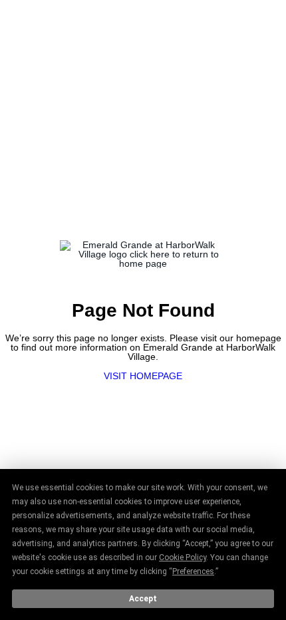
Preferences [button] (193, 571)
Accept (143, 598)
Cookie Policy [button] (182, 557)
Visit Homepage (143, 376)
